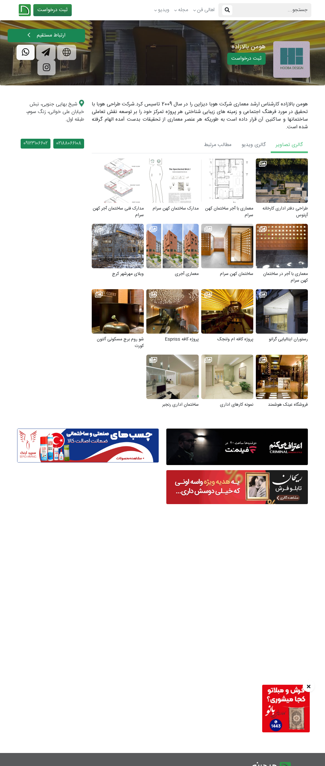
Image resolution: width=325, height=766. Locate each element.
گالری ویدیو (254, 145)
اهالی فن (206, 10)
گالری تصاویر (289, 145)
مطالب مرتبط (217, 145)
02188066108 (68, 143)
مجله (183, 10)
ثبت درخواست (52, 10)
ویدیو (163, 10)
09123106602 (35, 143)
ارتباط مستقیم (50, 35)
